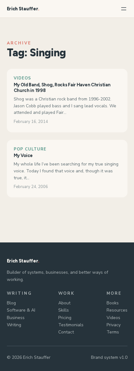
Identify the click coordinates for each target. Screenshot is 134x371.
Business (16, 318)
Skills (63, 310)
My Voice (23, 155)
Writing (14, 325)
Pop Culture (30, 149)
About (64, 303)
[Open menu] (123, 9)
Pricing (64, 318)
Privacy (114, 325)
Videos (22, 78)
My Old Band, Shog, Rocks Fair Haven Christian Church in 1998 (62, 87)
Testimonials (71, 325)
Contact (66, 332)
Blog (11, 303)
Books (113, 303)
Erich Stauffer (22, 9)
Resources (117, 310)
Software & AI (21, 310)
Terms (113, 332)
